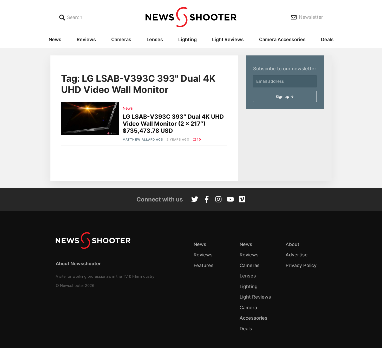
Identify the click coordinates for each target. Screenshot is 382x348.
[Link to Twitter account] (194, 200)
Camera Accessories (282, 39)
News (55, 39)
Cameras (121, 39)
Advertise (297, 254)
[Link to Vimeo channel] (242, 200)
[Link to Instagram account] (218, 200)
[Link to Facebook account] (206, 200)
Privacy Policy (301, 265)
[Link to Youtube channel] (230, 200)
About (292, 244)
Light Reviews (228, 39)
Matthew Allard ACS (143, 139)
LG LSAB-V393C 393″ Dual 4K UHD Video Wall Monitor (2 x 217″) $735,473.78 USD (173, 123)
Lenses (155, 39)
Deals (327, 39)
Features (204, 265)
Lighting (187, 39)
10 (199, 139)
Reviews (86, 39)
